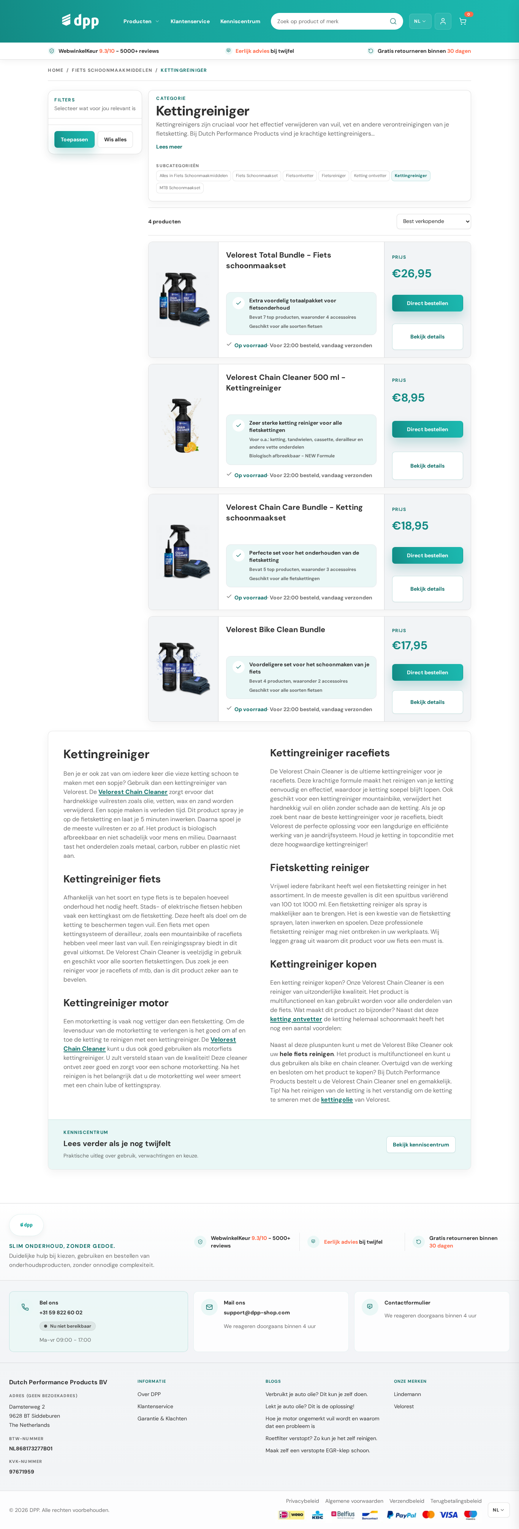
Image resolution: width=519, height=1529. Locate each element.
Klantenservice (190, 21)
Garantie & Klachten (162, 1418)
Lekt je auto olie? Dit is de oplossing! (310, 1406)
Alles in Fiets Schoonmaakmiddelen (194, 175)
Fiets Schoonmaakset (257, 175)
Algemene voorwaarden (354, 1500)
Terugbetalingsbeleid (456, 1500)
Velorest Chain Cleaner (133, 792)
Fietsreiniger (334, 175)
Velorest (404, 1406)
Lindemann (407, 1394)
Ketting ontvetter (370, 175)
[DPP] (80, 21)
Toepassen (74, 139)
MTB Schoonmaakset (180, 187)
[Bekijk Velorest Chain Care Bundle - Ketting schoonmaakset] (183, 552)
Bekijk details (427, 336)
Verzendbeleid (406, 1500)
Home (55, 70)
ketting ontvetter (296, 1019)
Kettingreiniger (411, 175)
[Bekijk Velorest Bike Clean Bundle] (183, 669)
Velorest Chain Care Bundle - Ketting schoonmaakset (294, 512)
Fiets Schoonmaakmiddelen (112, 70)
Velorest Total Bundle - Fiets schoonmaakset (278, 260)
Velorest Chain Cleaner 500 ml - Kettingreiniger (286, 382)
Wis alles (115, 139)
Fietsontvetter (299, 175)
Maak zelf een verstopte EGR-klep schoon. (318, 1450)
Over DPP (149, 1394)
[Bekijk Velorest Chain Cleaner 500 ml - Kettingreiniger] (183, 425)
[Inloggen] (443, 21)
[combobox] (337, 21)
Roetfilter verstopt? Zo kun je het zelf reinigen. (321, 1438)
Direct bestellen (427, 303)
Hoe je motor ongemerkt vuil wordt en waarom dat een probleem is (322, 1422)
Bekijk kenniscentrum (421, 1144)
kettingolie (337, 1100)
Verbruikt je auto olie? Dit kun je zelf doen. (317, 1394)
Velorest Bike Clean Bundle (275, 629)
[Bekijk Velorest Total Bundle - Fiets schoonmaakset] (183, 299)
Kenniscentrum (240, 21)
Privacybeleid (302, 1500)
